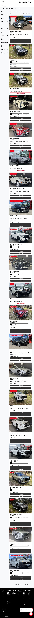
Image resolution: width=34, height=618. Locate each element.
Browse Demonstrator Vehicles (25, 596)
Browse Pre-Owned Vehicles (24, 593)
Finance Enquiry (20, 39)
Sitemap (6, 614)
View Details (21, 41)
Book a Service (29, 593)
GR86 (18, 594)
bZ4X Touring (9, 594)
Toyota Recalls (29, 596)
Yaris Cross (8, 598)
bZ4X (8, 593)
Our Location (4, 608)
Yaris (2, 593)
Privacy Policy (9, 614)
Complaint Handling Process (18, 614)
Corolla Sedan (3, 597)
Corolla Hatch (3, 594)
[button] (31, 6)
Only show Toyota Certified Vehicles (17, 13)
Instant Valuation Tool (24, 599)
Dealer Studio (6, 616)
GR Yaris (19, 593)
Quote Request (24, 601)
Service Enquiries (29, 595)
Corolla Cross (8, 600)
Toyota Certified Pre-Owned (25, 603)
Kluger (8, 601)
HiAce (13, 596)
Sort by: (24, 13)
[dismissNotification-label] (32, 608)
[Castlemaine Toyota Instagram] (3, 611)
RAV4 (8, 592)
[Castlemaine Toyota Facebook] (2, 611)
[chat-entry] (31, 614)
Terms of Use (13, 614)
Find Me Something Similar (20, 93)
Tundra (13, 595)
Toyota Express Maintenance (30, 599)
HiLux (13, 592)
